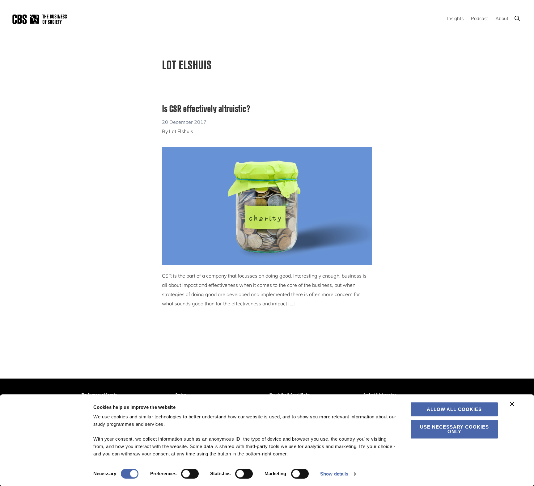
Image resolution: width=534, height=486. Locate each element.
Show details (334, 473)
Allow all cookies (454, 409)
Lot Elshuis (181, 131)
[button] (517, 18)
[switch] (190, 474)
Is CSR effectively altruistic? (206, 108)
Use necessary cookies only (454, 429)
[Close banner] (512, 404)
